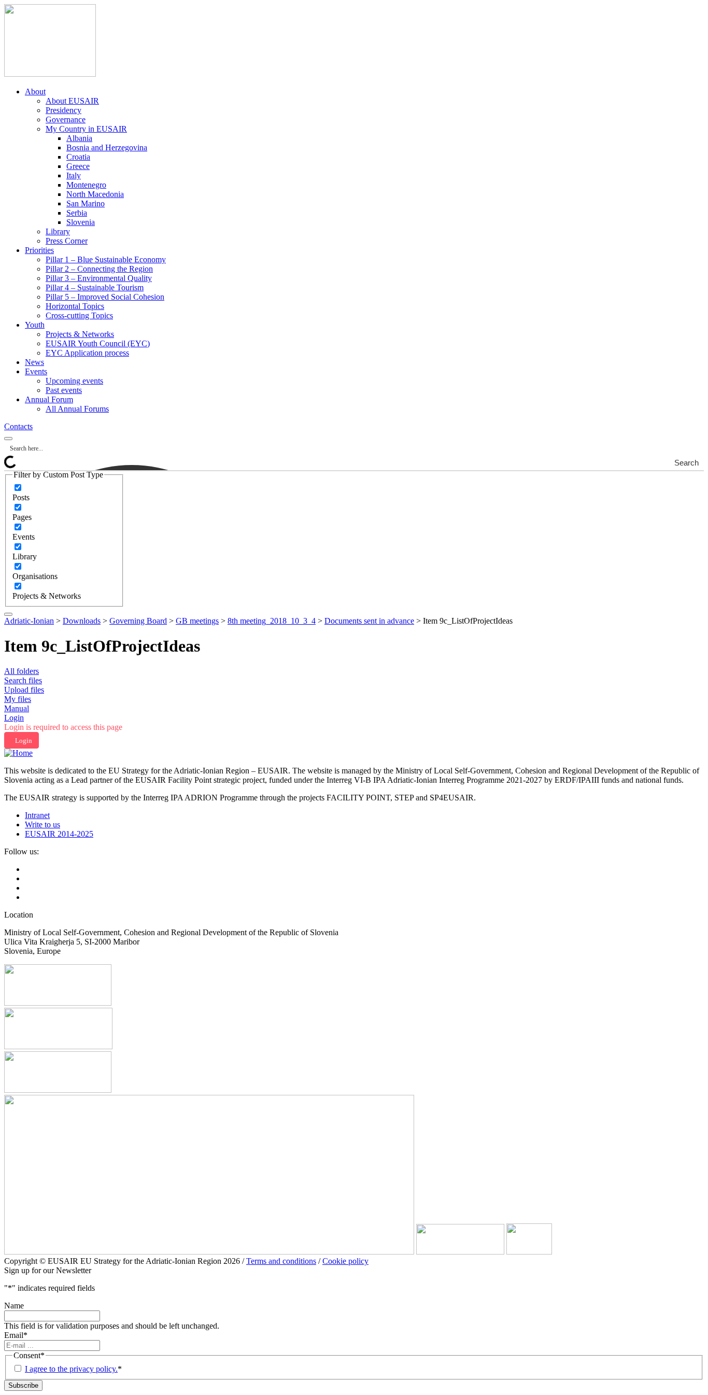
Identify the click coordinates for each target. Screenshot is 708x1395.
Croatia (78, 156)
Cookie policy (345, 1261)
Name (14, 1305)
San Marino (85, 203)
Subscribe (23, 1385)
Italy (73, 175)
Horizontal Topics (75, 306)
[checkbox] (64, 492)
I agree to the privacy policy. (71, 1368)
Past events (64, 390)
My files (17, 699)
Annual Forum (49, 399)
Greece (78, 166)
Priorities (39, 250)
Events (36, 371)
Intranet (37, 815)
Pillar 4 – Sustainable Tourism (95, 287)
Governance (66, 119)
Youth (35, 324)
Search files (23, 680)
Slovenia (80, 222)
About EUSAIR (72, 100)
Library (58, 231)
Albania (79, 138)
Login (14, 717)
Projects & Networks (80, 334)
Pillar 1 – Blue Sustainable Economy (106, 259)
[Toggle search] (8, 438)
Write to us (42, 824)
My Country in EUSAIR (86, 128)
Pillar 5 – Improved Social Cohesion (105, 296)
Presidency (63, 110)
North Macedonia (95, 194)
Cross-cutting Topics (79, 315)
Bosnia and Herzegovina (106, 147)
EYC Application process (87, 352)
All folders (21, 671)
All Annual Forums (77, 408)
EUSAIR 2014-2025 (59, 833)
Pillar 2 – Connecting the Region (99, 268)
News (34, 362)
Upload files (24, 689)
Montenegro (86, 184)
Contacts (18, 426)
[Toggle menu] (8, 614)
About (35, 91)
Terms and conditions (281, 1261)
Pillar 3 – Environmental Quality (99, 278)
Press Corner (67, 240)
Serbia (76, 212)
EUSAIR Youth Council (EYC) (98, 343)
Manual (16, 708)
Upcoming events (74, 380)
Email (15, 1335)
